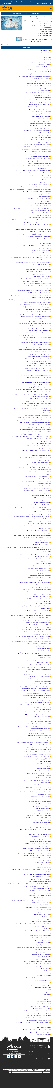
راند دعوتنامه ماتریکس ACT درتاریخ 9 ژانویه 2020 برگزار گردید (38, 370)
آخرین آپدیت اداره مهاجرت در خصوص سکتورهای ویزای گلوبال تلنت (37, 787)
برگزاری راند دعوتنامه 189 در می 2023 (42, 949)
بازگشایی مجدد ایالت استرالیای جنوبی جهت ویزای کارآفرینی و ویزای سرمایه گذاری (34, 653)
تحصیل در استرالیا (46, 740)
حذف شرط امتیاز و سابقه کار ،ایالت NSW (42, 914)
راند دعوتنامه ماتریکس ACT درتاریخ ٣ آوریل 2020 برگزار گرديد (38, 439)
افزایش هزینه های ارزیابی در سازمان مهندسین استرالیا (39, 827)
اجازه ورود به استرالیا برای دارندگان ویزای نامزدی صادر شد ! (38, 879)
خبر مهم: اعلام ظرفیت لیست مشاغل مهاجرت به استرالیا (39, 100)
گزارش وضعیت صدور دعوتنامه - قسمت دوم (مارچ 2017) (38, 74)
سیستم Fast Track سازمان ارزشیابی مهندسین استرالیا (39, 67)
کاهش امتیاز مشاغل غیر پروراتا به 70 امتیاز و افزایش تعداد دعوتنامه (37, 130)
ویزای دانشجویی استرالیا (7, 1069)
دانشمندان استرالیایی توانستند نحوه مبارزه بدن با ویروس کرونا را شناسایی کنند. (35, 429)
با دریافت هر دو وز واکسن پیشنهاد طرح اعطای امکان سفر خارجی (37, 851)
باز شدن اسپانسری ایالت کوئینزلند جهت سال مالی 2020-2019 (38, 236)
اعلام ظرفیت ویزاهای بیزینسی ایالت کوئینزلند (41, 707)
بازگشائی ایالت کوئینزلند (45, 608)
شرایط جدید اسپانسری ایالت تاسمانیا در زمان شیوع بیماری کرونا (37, 559)
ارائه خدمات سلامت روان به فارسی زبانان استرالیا (40, 771)
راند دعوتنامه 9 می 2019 (45, 182)
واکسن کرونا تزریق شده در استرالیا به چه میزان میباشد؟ (39, 834)
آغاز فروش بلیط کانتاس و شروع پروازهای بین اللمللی (40, 745)
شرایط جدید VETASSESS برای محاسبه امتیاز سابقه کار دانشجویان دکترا (35, 149)
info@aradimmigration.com (43, 4)
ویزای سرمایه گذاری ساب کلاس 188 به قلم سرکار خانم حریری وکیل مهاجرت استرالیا (34, 931)
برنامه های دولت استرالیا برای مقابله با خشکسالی (40, 319)
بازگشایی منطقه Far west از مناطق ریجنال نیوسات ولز (39, 799)
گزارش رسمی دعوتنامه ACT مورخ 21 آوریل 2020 (40, 453)
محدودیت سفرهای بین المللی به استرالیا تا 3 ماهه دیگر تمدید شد (37, 702)
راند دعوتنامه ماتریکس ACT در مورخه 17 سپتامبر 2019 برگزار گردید (37, 283)
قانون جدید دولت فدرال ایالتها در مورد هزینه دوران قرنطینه (38, 486)
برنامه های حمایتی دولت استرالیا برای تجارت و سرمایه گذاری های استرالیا (36, 382)
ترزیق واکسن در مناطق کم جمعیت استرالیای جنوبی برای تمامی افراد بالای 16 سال (34, 853)
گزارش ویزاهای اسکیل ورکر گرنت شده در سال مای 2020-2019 (38, 530)
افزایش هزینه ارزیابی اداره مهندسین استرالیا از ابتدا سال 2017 (38, 93)
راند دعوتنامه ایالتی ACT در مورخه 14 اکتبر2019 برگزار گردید (38, 309)
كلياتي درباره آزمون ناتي (45, 441)
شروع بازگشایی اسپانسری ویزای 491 (43, 778)
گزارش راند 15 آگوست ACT (44, 255)
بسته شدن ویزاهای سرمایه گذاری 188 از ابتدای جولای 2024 (38, 964)
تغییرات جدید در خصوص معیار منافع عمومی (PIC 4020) (39, 107)
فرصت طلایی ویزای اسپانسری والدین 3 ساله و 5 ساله (39, 926)
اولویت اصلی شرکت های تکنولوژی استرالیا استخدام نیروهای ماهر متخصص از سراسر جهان (32, 229)
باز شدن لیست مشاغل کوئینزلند (44, 957)
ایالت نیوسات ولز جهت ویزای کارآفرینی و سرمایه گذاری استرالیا (38, 754)
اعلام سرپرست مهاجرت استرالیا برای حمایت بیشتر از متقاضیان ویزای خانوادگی (35, 686)
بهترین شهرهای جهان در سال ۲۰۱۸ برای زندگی (41, 264)
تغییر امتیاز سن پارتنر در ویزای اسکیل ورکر (42, 121)
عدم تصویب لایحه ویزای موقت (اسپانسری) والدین (40, 102)
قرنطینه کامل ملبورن (46, 509)
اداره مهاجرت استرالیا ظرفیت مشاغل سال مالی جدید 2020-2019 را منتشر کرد (35, 222)
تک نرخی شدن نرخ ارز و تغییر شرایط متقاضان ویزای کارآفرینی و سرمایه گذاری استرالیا (33, 742)
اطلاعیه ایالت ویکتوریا (46, 500)
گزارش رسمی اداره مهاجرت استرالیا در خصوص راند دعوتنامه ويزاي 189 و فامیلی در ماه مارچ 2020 (31, 436)
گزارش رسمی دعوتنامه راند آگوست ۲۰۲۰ (42, 556)
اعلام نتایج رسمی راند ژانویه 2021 (43, 811)
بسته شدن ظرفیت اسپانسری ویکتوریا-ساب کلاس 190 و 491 (38, 472)
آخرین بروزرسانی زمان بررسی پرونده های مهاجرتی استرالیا (39, 679)
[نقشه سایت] (19, 1057)
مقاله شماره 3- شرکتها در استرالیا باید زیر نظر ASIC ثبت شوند (38, 660)
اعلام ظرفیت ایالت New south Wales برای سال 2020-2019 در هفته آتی (35, 191)
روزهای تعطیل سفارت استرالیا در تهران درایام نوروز (40, 71)
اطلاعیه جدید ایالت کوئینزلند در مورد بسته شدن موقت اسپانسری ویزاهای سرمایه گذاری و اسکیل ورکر (30, 166)
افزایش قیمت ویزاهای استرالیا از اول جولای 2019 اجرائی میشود (37, 199)
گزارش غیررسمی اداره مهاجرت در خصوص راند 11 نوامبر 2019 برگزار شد (36, 333)
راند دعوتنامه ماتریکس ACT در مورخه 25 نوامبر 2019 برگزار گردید (37, 340)
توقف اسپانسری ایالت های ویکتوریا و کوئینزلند (41, 116)
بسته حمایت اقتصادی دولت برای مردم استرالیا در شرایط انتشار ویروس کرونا (35, 422)
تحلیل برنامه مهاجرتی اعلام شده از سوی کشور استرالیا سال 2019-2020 (36, 175)
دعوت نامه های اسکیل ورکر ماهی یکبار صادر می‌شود (40, 128)
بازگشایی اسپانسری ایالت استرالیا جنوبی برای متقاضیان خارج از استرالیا (36, 874)
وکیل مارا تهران (42, 1070)
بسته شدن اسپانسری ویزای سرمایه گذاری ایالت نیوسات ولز (38, 839)
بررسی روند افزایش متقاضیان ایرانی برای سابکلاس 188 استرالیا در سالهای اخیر (35, 457)
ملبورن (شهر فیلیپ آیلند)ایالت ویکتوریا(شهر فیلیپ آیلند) (39, 184)
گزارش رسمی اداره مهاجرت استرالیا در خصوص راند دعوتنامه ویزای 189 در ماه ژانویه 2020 (32, 389)
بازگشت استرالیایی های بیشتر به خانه (43, 603)
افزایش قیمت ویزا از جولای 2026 (43, 1034)
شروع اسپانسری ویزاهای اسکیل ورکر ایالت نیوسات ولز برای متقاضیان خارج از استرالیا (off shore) (31, 900)
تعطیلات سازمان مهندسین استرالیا (43, 1027)
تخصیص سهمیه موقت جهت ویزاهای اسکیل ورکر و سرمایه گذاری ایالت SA (35, 538)
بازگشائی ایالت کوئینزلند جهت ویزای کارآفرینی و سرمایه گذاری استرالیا (36, 611)
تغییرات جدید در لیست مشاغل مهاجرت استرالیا (41, 111)
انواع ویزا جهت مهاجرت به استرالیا (43, 474)
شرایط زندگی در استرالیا (45, 267)
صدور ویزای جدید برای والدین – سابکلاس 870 (41, 168)
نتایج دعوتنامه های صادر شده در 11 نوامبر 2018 (40, 140)
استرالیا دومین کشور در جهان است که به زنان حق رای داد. (38, 385)
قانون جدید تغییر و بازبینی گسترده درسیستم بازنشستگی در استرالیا (37, 302)
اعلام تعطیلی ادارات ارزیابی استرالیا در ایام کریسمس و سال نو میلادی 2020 (35, 361)
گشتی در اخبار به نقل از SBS (44, 528)
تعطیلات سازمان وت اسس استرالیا (43, 909)
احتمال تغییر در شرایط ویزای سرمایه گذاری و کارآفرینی (39, 363)
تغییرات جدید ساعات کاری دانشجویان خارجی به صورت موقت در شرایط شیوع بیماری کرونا (32, 420)
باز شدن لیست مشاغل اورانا (44, 196)
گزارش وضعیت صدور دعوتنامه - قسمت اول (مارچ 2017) (39, 69)
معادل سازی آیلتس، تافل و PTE (43, 88)
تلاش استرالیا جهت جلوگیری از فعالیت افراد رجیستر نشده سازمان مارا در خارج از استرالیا (33, 314)
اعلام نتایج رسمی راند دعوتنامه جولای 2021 (41, 877)
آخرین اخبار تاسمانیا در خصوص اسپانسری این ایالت (40, 250)
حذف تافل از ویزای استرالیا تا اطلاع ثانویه (42, 952)
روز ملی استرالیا (47, 766)
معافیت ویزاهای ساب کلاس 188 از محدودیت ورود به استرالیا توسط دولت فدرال (34, 582)
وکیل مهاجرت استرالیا (36, 1070)
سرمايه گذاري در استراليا (45, 260)
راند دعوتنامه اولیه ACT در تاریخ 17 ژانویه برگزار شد (40, 902)
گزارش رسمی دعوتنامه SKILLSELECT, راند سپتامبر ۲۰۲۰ (38, 634)
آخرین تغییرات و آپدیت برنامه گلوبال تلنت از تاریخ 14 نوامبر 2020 (37, 674)
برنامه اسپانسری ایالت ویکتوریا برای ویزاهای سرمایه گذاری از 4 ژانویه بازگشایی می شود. (33, 726)
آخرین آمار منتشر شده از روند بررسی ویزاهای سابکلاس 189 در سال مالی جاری (35, 829)
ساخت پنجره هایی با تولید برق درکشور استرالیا (41, 455)
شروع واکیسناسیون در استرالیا (44, 794)
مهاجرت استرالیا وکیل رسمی (28, 1069)
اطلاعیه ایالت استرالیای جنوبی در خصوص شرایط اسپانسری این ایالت (36, 246)
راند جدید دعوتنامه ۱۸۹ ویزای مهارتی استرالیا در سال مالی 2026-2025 (36, 1030)
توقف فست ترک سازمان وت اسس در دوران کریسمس (39, 676)
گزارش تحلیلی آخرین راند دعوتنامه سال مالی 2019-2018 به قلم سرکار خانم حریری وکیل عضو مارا (31, 208)
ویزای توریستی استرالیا (20, 1069)
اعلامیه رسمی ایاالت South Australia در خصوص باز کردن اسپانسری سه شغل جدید (33, 173)
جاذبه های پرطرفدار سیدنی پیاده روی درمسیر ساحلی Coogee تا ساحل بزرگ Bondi (33, 947)
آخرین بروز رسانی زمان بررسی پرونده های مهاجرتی (40, 796)
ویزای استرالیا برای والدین (45, 53)
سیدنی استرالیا (47, 999)
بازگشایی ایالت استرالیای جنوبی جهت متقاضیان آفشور (39, 891)
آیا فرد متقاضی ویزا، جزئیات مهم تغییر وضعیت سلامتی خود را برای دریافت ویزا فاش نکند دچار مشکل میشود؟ (29, 300)
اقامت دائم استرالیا (47, 1070)
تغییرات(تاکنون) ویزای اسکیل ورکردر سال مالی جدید (40, 123)
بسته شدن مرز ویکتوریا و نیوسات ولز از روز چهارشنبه (40, 505)
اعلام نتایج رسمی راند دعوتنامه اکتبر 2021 (42, 898)
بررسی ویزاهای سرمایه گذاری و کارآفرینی (42, 585)
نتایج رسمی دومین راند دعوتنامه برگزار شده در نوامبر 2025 (38, 1020)
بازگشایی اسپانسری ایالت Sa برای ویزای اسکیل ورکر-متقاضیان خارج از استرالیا (35, 886)
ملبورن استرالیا (47, 997)
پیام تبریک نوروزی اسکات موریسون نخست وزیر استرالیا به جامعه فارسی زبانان (35, 818)
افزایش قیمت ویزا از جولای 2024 (43, 975)
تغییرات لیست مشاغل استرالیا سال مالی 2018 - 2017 (39, 95)
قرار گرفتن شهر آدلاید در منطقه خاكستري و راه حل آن (39, 352)
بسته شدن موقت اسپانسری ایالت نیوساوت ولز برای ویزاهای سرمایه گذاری (35, 434)
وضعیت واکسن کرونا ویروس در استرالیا (42, 700)
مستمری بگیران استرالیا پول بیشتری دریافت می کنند (40, 210)
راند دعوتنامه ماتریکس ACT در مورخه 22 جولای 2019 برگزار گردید (37, 224)
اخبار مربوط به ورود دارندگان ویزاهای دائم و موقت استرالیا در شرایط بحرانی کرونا (34, 406)
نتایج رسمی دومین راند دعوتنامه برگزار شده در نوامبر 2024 (38, 1006)
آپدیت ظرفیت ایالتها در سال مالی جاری (42, 940)
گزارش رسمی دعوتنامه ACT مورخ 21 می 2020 (40, 469)
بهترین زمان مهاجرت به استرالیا (44, 533)
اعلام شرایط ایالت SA (45, 561)
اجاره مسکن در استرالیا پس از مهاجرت (42, 460)
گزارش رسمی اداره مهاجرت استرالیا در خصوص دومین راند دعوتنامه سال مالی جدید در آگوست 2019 (30, 257)
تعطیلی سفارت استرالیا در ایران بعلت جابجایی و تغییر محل (38, 356)
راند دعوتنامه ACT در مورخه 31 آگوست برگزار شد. (40, 566)
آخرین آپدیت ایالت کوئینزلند (44, 782)
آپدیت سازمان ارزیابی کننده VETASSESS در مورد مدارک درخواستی (36, 848)
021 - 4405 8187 (32, 1053)
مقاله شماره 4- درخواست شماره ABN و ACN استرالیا (39, 625)
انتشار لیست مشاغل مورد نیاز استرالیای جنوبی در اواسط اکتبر (38, 622)
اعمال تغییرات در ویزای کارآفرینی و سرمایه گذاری (40, 721)
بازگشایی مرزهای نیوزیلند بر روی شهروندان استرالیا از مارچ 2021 (37, 714)
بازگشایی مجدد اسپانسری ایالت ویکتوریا (42, 613)
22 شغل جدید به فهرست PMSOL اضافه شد (41, 858)
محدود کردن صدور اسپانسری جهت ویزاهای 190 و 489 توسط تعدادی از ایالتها (34, 76)
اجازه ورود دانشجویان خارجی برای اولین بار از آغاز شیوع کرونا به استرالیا (36, 688)
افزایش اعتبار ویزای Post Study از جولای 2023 (40, 938)
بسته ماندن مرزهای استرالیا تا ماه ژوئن (42, 808)
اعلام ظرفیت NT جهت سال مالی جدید (42, 709)
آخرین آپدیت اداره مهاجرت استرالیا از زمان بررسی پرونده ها (38, 815)
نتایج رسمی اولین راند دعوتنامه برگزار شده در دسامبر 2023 (38, 959)
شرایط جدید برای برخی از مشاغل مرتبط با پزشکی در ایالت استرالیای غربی (35, 375)
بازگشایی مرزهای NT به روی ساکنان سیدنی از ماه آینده (39, 587)
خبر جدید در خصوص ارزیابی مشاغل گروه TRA (41, 114)
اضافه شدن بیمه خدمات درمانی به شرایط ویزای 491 (40, 326)
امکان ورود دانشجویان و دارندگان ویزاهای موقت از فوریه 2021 (37, 712)
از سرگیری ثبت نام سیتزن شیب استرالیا (42, 681)
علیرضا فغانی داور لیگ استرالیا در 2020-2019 (41, 297)
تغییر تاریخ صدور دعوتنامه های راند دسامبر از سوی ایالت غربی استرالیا (36, 144)
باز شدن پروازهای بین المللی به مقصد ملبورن (41, 822)
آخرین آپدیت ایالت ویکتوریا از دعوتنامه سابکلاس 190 (39, 881)
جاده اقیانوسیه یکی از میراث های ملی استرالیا (41, 213)
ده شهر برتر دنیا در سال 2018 (44, 133)
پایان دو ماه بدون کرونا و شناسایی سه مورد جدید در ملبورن (38, 735)
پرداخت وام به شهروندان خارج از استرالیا (42, 573)
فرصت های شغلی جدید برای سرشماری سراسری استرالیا (39, 733)
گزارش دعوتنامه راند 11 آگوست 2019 (42, 248)
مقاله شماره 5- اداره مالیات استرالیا (43, 662)
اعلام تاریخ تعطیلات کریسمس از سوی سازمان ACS (40, 156)
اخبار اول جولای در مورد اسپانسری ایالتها (42, 498)
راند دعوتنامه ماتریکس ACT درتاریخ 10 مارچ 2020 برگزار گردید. (37, 415)
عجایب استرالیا (47, 373)
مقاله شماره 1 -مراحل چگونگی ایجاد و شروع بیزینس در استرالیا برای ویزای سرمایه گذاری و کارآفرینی (30, 615)
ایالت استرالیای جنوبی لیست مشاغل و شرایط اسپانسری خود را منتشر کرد (35, 342)
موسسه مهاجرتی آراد (15, 1072)
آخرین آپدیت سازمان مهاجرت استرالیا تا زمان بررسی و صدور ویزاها (37, 490)
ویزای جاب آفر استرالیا (45, 968)
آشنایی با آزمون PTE (46, 410)
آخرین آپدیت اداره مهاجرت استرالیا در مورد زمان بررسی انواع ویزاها (37, 961)
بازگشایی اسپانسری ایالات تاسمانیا (43, 768)
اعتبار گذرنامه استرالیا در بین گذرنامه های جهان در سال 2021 (38, 747)
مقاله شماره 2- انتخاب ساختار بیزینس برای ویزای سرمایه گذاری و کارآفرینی (35, 618)
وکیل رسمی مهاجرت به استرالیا (42, 1069)
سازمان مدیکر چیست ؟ (45, 973)
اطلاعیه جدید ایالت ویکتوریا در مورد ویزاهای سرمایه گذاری (38, 163)
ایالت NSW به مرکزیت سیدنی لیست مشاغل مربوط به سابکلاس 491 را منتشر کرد (34, 349)
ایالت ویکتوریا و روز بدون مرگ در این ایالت (41, 594)
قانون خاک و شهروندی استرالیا (44, 971)
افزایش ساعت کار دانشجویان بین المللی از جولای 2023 (39, 935)
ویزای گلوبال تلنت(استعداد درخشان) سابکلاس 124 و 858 (38, 446)
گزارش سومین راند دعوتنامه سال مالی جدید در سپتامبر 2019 (38, 272)
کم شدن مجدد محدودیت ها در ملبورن (42, 658)
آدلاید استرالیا (47, 990)
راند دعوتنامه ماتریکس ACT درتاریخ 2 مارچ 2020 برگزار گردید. (38, 401)
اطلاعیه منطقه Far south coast (43, 227)
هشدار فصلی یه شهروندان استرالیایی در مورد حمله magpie (38, 578)
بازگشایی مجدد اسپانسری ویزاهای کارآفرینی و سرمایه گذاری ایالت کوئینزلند (35, 234)
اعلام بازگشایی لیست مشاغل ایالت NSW (42, 716)
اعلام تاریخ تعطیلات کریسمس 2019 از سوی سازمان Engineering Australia (35, 154)
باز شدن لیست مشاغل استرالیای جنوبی (42, 194)
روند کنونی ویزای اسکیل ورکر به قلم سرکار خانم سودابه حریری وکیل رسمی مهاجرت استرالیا (33, 924)
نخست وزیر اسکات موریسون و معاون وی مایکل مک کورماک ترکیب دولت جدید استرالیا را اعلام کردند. (30, 394)
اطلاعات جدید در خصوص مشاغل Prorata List (41, 78)
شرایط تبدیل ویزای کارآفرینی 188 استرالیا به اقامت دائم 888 (38, 749)
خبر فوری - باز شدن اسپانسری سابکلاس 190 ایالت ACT (39, 142)
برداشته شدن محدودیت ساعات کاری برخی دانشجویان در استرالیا (37, 844)
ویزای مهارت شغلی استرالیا (45, 50)
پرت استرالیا (47, 992)
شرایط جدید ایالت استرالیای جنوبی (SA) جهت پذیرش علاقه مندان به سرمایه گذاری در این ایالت (31, 869)
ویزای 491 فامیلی (46, 928)
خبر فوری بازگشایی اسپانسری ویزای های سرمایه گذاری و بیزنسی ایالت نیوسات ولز (34, 792)
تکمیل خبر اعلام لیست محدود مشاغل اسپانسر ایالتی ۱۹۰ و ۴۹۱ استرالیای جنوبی (35, 554)
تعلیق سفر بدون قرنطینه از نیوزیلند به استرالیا (41, 789)
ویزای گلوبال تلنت (46, 57)
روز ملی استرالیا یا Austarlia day (43, 380)
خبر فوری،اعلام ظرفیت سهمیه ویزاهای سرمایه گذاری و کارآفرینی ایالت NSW (35, 705)
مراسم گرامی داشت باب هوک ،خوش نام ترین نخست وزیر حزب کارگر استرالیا (35, 187)
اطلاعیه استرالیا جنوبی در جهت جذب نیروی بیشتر (40, 274)
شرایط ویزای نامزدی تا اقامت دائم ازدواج (42, 980)
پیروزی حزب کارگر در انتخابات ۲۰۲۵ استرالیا (41, 1008)
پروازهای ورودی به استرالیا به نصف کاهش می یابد (40, 512)
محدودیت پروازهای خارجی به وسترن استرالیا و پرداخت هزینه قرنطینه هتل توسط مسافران (32, 507)
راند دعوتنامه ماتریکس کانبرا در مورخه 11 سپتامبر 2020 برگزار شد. (37, 599)
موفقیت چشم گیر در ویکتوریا (44, 580)
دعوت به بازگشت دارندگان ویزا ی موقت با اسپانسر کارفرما (39, 568)
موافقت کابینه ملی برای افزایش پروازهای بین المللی (40, 575)
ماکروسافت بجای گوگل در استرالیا (43, 775)
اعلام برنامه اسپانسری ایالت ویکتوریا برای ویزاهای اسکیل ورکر (38, 724)
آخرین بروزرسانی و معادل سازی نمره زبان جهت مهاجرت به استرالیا (37, 1013)
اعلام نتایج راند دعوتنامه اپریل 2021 (43, 846)
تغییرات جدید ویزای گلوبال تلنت (43, 764)
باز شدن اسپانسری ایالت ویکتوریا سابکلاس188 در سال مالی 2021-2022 (36, 872)
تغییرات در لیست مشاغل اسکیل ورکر (43, 119)
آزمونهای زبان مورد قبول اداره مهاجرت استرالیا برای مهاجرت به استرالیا (36, 589)
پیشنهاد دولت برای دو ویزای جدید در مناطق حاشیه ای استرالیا (38, 269)
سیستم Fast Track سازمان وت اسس (42, 97)
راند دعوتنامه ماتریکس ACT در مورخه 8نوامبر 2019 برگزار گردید (37, 328)
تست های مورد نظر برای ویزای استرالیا (42, 987)
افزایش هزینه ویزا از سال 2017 (44, 90)
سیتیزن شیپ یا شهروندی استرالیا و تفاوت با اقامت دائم (39, 217)
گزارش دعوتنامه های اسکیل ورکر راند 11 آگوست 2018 (39, 135)
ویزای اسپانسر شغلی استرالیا (38, 1072)
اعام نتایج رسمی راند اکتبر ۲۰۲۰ (44, 655)
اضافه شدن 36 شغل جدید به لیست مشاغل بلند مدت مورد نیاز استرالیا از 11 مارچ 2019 (33, 170)
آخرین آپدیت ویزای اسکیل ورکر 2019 (42, 203)
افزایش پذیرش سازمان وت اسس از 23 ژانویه (41, 921)
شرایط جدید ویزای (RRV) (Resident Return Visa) (39, 104)
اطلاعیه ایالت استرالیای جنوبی (44, 483)
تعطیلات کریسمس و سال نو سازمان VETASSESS (40, 719)
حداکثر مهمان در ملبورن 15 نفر (44, 738)
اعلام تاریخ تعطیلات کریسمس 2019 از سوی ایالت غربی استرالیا (37, 151)
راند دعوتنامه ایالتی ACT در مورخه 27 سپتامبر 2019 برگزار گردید (37, 293)
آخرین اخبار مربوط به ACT (45, 493)
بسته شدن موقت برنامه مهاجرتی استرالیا (42, 502)
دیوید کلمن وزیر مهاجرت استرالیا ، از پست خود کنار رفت (39, 354)
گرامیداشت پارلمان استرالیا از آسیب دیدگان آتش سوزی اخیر (38, 387)
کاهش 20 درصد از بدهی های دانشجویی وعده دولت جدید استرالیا (37, 1011)
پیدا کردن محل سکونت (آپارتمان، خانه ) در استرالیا (40, 665)
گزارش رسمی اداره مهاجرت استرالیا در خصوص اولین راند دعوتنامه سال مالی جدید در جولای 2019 (31, 220)
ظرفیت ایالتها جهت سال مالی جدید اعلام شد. (41, 865)
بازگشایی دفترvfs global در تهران (43, 648)
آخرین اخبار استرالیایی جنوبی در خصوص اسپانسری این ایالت (38, 253)
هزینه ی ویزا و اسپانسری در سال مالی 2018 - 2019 (40, 126)
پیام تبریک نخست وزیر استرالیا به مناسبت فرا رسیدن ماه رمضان (37, 832)
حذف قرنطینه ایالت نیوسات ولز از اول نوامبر (41, 888)
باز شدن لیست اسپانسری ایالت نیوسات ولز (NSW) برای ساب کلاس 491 (36, 481)
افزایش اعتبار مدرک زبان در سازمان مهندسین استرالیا (40, 825)
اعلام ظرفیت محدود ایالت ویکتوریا (43, 549)
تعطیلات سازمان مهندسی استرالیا (43, 912)
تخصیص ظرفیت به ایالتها (45, 540)
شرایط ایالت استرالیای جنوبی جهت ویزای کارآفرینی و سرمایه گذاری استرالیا (35, 780)
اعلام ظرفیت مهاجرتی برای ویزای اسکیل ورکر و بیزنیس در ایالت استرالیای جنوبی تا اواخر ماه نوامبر (31, 641)
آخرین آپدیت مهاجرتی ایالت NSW (43, 563)
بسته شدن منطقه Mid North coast (42, 241)
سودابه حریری (20, 1072)
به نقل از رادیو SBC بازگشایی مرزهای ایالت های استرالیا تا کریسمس (37, 639)
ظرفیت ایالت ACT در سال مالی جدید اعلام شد (41, 954)
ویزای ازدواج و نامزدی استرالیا (28, 1070)
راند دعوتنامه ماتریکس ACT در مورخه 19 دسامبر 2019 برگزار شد (37, 366)
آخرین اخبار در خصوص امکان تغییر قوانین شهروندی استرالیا (38, 83)
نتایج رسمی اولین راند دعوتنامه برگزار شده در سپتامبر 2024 (38, 985)
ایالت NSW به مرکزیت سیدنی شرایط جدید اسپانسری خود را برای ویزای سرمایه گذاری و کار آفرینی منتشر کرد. (28, 884)
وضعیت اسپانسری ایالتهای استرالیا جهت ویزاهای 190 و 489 (38, 86)
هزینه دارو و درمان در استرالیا (44, 479)
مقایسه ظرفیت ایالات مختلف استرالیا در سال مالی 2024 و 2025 (37, 1018)
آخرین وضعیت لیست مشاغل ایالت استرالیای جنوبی (40, 206)
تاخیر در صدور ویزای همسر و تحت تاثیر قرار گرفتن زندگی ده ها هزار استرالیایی (34, 467)
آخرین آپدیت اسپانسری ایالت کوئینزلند (42, 804)
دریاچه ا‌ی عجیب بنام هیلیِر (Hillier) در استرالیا (41, 836)
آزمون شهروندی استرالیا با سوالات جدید (42, 601)
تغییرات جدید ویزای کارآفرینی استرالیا (42, 862)
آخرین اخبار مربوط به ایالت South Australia (41, 495)
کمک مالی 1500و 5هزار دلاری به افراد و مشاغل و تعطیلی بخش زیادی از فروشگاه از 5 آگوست (32, 535)
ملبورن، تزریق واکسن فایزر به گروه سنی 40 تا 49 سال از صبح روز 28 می (36, 855)
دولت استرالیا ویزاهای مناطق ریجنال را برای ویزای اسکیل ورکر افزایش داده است (34, 281)
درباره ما (48, 55)
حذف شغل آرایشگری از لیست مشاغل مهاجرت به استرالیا (39, 425)
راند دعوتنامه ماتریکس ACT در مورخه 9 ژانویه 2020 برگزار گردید (37, 368)
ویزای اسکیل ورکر (35, 1069)
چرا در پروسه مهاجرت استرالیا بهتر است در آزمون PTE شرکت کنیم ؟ (37, 476)
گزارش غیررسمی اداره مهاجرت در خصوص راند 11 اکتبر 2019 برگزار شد (36, 307)
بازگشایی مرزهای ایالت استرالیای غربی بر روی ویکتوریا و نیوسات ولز (37, 693)
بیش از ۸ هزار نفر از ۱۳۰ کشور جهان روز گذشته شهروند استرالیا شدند (37, 286)
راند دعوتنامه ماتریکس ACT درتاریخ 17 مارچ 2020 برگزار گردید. (37, 427)
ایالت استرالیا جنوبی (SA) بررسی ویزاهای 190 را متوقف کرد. (38, 330)
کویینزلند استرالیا (47, 994)
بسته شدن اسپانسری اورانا (45, 243)
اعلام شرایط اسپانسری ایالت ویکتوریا (43, 867)
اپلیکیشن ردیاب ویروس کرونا (44, 448)
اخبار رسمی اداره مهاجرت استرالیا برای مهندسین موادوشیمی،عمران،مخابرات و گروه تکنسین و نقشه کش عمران (28, 547)
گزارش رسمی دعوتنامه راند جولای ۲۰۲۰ (42, 542)
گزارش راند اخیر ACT (45, 177)
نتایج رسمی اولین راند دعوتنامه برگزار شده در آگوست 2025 (38, 1015)
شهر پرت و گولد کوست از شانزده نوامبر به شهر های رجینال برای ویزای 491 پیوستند (34, 323)
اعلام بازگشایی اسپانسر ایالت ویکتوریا (43, 570)
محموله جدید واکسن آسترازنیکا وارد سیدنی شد (40, 806)
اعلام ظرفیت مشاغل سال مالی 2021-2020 (41, 545)
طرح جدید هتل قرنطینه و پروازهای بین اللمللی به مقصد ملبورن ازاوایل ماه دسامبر (34, 691)
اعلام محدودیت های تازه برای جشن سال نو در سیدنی (39, 731)
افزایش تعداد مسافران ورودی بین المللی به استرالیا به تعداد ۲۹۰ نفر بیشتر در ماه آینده (33, 636)
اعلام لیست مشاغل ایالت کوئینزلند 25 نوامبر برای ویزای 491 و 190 (37, 337)
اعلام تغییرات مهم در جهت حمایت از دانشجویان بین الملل (38, 523)
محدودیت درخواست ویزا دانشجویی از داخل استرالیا (40, 966)
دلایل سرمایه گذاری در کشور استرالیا (43, 239)
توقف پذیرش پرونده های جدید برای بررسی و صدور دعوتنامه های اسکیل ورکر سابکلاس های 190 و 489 (30, 189)
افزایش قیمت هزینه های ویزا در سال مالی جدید (40, 860)
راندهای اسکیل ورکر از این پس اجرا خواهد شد (41, 759)
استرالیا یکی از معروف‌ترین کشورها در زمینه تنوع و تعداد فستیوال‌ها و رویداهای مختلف (33, 262)
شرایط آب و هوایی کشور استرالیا (43, 215)
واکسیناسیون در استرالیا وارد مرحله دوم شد (41, 813)
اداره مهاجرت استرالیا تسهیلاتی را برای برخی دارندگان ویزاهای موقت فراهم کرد (35, 606)
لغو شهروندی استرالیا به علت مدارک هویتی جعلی (40, 396)
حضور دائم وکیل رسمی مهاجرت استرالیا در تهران (40, 62)
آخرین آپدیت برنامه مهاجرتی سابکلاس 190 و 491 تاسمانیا (39, 820)
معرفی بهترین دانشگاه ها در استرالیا (43, 651)
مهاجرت (10, 1072)
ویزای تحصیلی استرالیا (30, 1072)
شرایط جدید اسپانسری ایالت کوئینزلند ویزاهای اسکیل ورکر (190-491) (36, 773)
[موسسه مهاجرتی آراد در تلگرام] (15, 1057)
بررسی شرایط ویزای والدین (44, 982)
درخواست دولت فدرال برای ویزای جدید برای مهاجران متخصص (37, 592)
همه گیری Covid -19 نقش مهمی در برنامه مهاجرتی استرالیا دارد (37, 519)
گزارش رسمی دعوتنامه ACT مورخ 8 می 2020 (41, 462)
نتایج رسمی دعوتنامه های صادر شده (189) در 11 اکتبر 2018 (38, 159)
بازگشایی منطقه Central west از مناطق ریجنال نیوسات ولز (38, 801)
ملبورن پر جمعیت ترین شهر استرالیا (43, 945)
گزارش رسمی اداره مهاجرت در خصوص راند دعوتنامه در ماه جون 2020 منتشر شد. (34, 526)
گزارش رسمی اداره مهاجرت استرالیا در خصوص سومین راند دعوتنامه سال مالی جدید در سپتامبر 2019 (30, 295)
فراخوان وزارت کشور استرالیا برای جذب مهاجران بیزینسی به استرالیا (37, 359)
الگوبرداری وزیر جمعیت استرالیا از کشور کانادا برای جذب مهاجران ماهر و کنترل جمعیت (33, 290)
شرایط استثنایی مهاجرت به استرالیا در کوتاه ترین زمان (39, 895)
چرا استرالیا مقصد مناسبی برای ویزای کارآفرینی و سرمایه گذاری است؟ (36, 465)
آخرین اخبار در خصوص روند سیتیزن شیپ (42, 276)
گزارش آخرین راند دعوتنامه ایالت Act (42, 201)
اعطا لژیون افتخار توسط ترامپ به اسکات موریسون (40, 728)
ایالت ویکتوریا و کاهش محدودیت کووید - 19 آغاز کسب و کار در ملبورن (36, 629)
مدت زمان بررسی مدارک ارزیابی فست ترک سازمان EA (39, 109)
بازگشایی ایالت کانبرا (46, 552)
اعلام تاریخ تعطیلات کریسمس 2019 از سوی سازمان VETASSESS (37, 147)
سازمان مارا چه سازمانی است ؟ (44, 288)
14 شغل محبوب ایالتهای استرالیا (44, 933)
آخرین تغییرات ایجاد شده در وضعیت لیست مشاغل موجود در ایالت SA (36, 403)
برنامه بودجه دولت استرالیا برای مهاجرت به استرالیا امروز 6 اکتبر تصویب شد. (35, 620)
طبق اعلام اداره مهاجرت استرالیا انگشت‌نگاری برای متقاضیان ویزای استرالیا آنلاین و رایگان (33, 1022)
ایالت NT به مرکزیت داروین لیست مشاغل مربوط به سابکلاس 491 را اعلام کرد (35, 347)
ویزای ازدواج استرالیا (14, 1069)
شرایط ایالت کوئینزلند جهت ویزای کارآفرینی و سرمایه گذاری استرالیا (37, 752)
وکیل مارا (49, 1069)
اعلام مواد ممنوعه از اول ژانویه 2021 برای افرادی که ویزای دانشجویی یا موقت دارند (33, 667)
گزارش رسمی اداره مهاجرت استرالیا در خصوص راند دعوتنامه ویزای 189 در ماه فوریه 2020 (32, 417)
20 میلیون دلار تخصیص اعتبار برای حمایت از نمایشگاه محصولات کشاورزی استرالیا (34, 304)
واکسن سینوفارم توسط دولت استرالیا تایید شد (41, 893)
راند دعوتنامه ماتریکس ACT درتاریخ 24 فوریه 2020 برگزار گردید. (37, 399)
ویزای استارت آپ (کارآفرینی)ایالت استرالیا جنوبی (40, 443)
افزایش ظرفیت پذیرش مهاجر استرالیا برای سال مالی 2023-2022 (37, 907)
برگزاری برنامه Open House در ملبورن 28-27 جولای (40, 231)
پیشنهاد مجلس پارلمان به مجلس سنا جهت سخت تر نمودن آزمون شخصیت (35, 279)
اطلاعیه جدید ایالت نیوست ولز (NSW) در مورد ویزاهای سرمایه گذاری (36, 161)
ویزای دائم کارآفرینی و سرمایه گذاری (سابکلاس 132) (40, 698)
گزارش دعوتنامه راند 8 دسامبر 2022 (43, 919)
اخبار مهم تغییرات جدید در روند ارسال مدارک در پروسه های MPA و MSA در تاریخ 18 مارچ (32, 408)
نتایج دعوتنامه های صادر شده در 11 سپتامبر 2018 (40, 137)
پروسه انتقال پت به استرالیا (44, 761)
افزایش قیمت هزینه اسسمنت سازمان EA (42, 942)
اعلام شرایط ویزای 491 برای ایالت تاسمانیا (42, 344)
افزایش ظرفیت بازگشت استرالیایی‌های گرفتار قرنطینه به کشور (38, 627)
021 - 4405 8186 (7, 4)
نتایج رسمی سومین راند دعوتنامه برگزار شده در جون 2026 (39, 1032)
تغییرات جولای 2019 (46, 180)
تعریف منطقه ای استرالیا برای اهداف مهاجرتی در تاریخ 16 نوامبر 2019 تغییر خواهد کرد (33, 335)
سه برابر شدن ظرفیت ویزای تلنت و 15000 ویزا (41, 646)
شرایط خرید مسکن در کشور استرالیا (43, 413)
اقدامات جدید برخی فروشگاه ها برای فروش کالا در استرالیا (39, 432)
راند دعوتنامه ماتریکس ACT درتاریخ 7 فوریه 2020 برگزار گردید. (37, 392)
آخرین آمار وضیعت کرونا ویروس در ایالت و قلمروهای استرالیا (38, 672)
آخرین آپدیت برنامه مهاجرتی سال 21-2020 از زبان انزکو (39, 514)
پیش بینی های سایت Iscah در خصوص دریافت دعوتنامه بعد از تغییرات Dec (35, 316)
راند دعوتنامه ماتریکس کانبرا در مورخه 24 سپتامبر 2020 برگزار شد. (37, 596)
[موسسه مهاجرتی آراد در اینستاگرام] (12, 1057)
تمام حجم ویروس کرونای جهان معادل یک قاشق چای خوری (38, 669)
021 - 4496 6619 (32, 1054)
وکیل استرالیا (25, 1072)
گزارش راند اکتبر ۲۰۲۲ (46, 917)
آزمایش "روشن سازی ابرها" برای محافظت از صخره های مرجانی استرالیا (36, 450)
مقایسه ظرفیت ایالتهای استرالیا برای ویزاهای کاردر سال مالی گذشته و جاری (35, 978)
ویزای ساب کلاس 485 (45, 60)
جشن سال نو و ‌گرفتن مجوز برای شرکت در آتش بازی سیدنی (38, 683)
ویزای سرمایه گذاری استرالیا (12, 1070)
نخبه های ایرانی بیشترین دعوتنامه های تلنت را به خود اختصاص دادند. (36, 632)
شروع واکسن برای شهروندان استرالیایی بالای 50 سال (39, 841)
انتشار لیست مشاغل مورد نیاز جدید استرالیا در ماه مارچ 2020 (38, 321)
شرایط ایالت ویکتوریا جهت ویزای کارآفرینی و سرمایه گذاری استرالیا (37, 756)
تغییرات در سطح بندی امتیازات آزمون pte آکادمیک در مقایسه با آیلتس (36, 695)
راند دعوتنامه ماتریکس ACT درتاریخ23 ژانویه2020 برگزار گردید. (37, 377)
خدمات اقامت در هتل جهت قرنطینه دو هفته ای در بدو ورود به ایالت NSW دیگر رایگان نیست (32, 516)
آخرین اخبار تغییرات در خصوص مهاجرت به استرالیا (40, 81)
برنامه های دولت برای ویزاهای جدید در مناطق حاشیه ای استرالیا (37, 312)
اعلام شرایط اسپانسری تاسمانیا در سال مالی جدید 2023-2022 (38, 905)
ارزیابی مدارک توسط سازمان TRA (43, 64)
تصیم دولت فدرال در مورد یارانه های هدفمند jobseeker (39, 521)
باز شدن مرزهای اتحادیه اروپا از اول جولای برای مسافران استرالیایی (37, 488)
